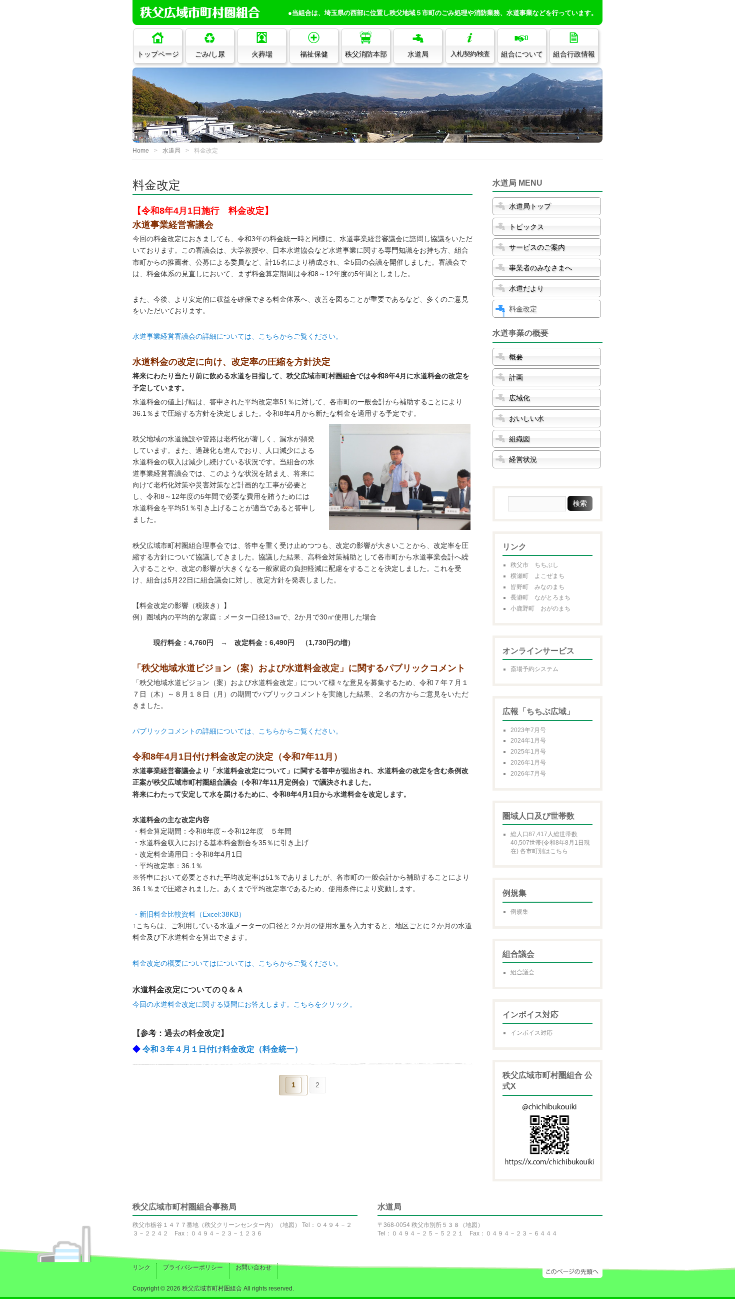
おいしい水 (526, 418)
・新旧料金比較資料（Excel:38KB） (189, 914)
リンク (141, 1267)
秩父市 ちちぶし (534, 564)
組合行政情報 (574, 54)
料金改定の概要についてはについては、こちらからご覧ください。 (237, 963)
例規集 (519, 911)
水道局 (418, 54)
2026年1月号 (528, 762)
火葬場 (262, 54)
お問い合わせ (254, 1267)
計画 (516, 377)
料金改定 (523, 309)
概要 (516, 357)
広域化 (519, 398)
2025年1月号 (528, 751)
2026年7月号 (528, 773)
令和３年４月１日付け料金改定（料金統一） (222, 1049)
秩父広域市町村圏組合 (212, 1288)
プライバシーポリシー (193, 1267)
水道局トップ (530, 206)
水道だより (526, 288)
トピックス (526, 227)
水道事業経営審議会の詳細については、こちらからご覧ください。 (237, 336)
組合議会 (522, 972)
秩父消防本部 (366, 54)
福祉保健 (314, 54)
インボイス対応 (531, 1032)
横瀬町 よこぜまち (537, 575)
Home (140, 150)
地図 (288, 1224)
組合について (522, 54)
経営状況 (523, 459)
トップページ (158, 54)
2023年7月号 (528, 730)
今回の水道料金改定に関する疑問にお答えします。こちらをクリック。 (244, 1004)
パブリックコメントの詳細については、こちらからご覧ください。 (237, 731)
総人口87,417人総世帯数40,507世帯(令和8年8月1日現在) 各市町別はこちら (550, 843)
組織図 (519, 439)
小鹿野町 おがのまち (540, 608)
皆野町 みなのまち (537, 586)
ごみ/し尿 (210, 54)
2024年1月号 (528, 740)
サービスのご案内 (537, 247)
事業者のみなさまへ (540, 268)
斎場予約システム (534, 669)
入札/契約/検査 (470, 54)
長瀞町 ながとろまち (540, 597)
